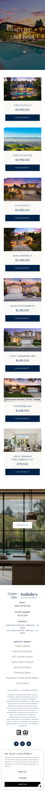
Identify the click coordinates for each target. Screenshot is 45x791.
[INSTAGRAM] (22, 743)
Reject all (22, 772)
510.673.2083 (23, 615)
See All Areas (22, 683)
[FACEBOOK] (16, 743)
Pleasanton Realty (22, 672)
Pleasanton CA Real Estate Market (22, 678)
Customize (22, 778)
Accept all (22, 784)
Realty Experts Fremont (22, 662)
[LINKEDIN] (28, 743)
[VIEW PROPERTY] (22, 116)
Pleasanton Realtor (22, 667)
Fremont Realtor (22, 646)
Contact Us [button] (22, 525)
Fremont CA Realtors (22, 651)
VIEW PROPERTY (22, 118)
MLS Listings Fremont (22, 656)
